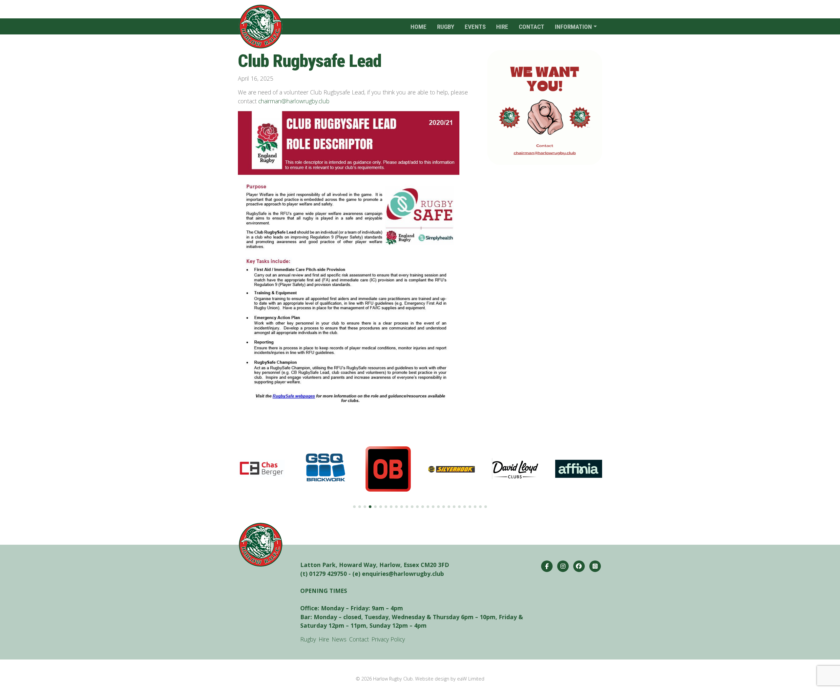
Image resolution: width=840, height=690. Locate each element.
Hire (502, 26)
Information (573, 26)
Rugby (445, 26)
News (339, 639)
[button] (354, 506)
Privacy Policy (388, 639)
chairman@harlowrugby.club (293, 101)
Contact (531, 26)
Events (475, 26)
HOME (418, 26)
